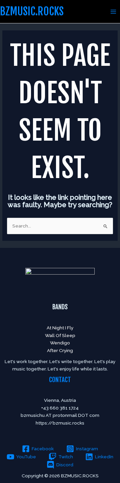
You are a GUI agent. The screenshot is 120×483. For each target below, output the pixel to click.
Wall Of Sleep (60, 335)
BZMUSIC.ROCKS (32, 11)
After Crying (60, 350)
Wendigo (60, 342)
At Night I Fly (60, 327)
